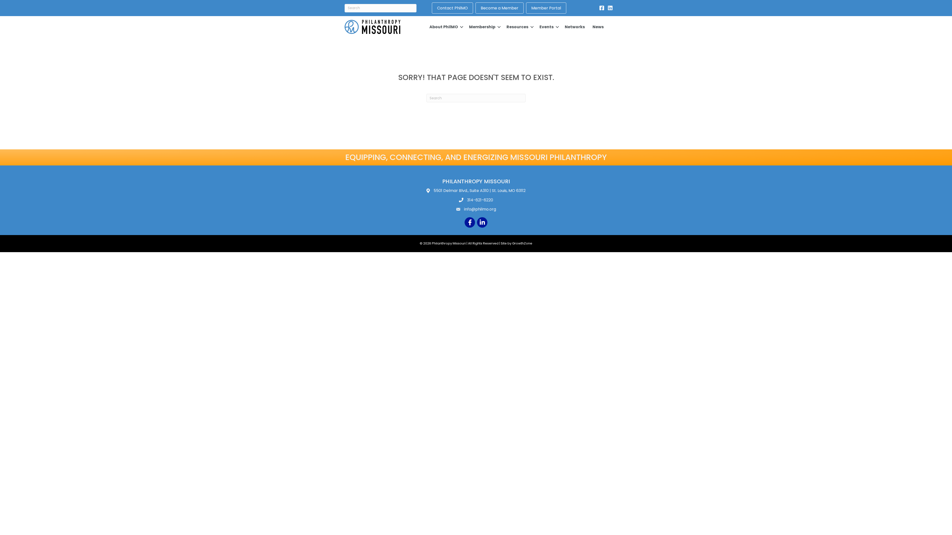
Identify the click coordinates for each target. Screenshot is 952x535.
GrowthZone (522, 243)
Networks (575, 27)
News (598, 27)
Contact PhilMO (452, 8)
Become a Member (499, 8)
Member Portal (546, 8)
